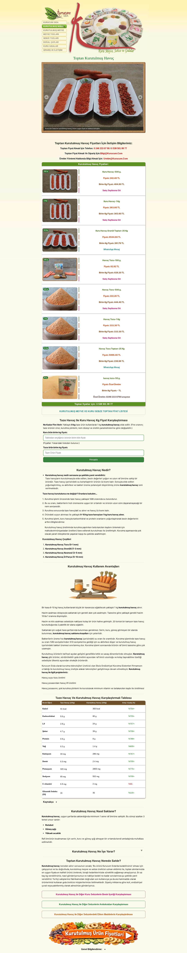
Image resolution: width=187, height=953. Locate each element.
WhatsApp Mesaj (111, 249)
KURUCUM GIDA (50, 22)
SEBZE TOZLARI (51, 38)
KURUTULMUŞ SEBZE (53, 26)
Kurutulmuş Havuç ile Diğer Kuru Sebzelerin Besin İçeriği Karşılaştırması (93, 894)
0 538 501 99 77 (119, 148)
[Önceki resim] (46, 97)
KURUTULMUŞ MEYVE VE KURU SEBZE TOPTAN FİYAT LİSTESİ (93, 411)
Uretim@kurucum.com (115, 158)
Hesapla (93, 459)
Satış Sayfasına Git (112, 190)
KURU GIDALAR (50, 46)
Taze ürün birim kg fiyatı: (55, 447)
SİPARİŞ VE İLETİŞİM (52, 50)
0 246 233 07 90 (102, 148)
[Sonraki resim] (140, 97)
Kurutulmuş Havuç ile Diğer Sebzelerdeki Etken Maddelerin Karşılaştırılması (93, 914)
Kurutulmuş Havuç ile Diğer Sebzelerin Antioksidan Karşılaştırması (93, 904)
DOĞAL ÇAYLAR (51, 42)
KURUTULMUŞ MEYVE (53, 30)
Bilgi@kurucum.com (111, 153)
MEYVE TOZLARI (51, 34)
